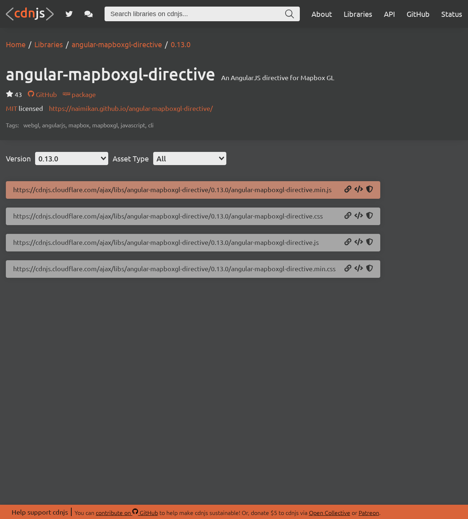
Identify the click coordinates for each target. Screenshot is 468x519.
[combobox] (71, 158)
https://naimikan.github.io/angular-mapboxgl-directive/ (131, 108)
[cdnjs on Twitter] (69, 13)
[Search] (289, 14)
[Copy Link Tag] (358, 216)
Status (451, 13)
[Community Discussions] (88, 13)
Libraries (358, 13)
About (322, 13)
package (83, 94)
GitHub (418, 13)
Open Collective (329, 512)
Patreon (369, 512)
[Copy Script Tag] (358, 190)
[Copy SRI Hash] (369, 190)
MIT (12, 108)
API (389, 13)
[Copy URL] (347, 190)
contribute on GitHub (127, 512)
